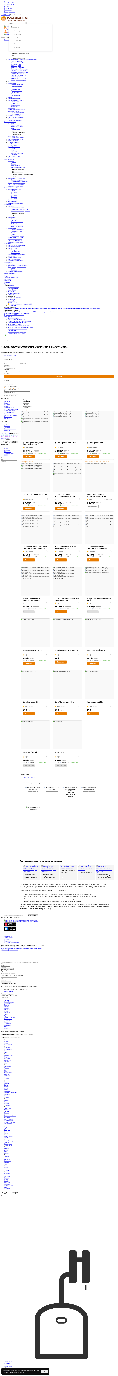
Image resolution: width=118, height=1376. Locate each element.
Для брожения (15, 92)
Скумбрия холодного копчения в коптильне (86, 873)
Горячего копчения (16, 125)
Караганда (7, 1182)
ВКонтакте (7, 452)
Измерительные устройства (16, 100)
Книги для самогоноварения (16, 117)
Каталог (9, 341)
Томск (6, 1150)
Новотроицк (10, 2)
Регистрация (8, 417)
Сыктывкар (7, 1023)
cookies (12, 1370)
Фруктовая (14, 145)
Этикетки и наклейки (14, 115)
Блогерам (7, 430)
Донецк (6, 1068)
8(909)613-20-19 (8, 991)
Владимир (7, 1057)
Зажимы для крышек (17, 180)
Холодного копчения (17, 126)
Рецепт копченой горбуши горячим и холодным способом (49, 875)
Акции (6, 276)
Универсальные (15, 253)
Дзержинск (7, 1066)
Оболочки (14, 151)
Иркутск (6, 1008)
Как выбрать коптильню (19, 132)
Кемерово (7, 1009)
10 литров (14, 192)
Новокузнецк (8, 1019)
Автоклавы (11, 161)
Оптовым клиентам (10, 429)
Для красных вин (16, 250)
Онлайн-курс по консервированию (21, 176)
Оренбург (7, 1020)
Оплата (6, 6)
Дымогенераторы (13, 136)
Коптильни (11, 123)
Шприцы (13, 148)
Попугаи (24, 75)
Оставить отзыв (8, 414)
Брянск (6, 1052)
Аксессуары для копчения (15, 139)
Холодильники (21, 70)
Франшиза (7, 427)
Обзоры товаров (12, 302)
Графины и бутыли (13, 111)
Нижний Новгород (9, 1017)
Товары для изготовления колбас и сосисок (17, 391)
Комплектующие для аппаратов (28, 59)
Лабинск (6, 1100)
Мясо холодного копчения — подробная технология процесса (104, 875)
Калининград (8, 1083)
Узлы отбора (15, 64)
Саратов (6, 1142)
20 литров (14, 195)
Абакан (6, 1041)
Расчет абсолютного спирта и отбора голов (20, 327)
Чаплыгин (7, 1159)
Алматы (6, 1178)
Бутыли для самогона (17, 112)
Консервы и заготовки (14, 297)
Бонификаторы (15, 89)
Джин (12, 291)
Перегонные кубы (13, 59)
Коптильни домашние (10, 386)
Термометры (14, 106)
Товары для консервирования (16, 183)
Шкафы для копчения (17, 137)
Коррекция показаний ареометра (17, 329)
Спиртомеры (15, 101)
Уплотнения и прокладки (18, 78)
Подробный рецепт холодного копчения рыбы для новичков (30, 875)
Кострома (7, 1094)
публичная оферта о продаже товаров (31, 948)
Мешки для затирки (17, 225)
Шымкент (7, 1188)
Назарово (7, 1117)
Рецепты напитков (13, 287)
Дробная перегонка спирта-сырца (17, 322)
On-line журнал (8, 937)
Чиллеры (13, 220)
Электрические (15, 165)
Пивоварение (8, 204)
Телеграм (7, 450)
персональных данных (18, 915)
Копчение (16, 341)
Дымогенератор (10, 368)
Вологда (6, 1061)
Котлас (6, 1096)
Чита (5, 1164)
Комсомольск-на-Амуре (11, 1092)
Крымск (6, 1097)
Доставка (7, 404)
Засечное (6, 1078)
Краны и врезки (15, 76)
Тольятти (7, 1148)
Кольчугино (7, 1091)
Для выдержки (15, 95)
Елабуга (6, 1074)
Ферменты (14, 270)
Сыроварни (11, 263)
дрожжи (18, 34)
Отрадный (7, 1130)
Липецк (6, 1102)
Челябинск (7, 1162)
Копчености (11, 299)
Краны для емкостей (17, 226)
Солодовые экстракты (17, 229)
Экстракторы (24, 69)
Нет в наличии (28, 612)
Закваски (13, 268)
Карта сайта (7, 418)
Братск (6, 1051)
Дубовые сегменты (16, 91)
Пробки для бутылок (17, 114)
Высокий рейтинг (27, 406)
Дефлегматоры (15, 72)
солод (18, 31)
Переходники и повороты (18, 80)
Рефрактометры (15, 105)
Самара (6, 1022)
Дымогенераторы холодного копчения (16, 388)
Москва (6, 1000)
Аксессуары (11, 108)
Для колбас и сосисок (14, 147)
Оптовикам (8, 8)
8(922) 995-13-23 (5, 435)
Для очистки (14, 94)
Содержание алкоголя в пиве (16, 333)
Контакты (7, 426)
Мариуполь (7, 1108)
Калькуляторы (8, 316)
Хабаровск (7, 1028)
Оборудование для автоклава (16, 178)
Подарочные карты (9, 273)
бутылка (18, 40)
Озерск (6, 1127)
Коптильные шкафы (10, 355)
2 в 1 (12, 128)
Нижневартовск (9, 1120)
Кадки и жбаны (12, 200)
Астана (6, 1179)
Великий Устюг (8, 1055)
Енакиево (7, 1075)
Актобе (6, 1181)
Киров (6, 1011)
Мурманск (7, 1016)
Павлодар (7, 1184)
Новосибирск (8, 1123)
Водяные (13, 164)
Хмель (13, 232)
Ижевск (6, 1006)
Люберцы (7, 1105)
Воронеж (7, 1063)
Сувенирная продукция (15, 120)
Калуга (6, 1085)
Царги (20, 64)
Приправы (14, 154)
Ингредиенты (12, 83)
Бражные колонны (16, 61)
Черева (13, 150)
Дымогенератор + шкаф (13, 372)
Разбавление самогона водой (16, 319)
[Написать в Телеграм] (5, 335)
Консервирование (9, 159)
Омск (5, 1128)
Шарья (6, 1167)
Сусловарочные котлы (17, 207)
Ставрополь (7, 1025)
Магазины (7, 401)
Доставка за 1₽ (9, 4)
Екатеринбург (8, 1003)
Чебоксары (7, 1161)
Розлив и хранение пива (15, 239)
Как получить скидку (10, 415)
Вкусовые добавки (16, 86)
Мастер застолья (9, 12)
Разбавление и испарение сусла (17, 332)
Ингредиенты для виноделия (16, 254)
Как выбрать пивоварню (19, 213)
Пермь (6, 1133)
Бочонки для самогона (14, 189)
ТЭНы (24, 63)
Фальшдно (22, 67)
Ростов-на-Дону (9, 1136)
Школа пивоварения (18, 215)
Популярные (26, 401)
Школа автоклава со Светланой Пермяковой (23, 174)
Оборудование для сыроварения (17, 265)
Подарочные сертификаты (15, 119)
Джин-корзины (15, 69)
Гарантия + (7, 10)
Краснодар (7, 1012)
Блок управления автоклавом (19, 181)
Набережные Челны (10, 1116)
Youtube (6, 449)
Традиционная (15, 144)
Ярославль (7, 1173)
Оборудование (12, 217)
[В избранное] (47, 447)
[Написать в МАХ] (5, 337)
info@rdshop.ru (5, 438)
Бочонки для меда (13, 201)
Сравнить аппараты (18, 55)
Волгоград (7, 1058)
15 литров (14, 194)
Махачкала (7, 1014)
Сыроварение (8, 262)
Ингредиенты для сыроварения (17, 267)
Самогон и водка (13, 288)
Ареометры (14, 103)
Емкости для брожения (14, 98)
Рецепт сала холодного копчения (68, 871)
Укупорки (14, 223)
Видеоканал (7, 941)
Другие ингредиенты (17, 236)
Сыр (14, 301)
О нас (6, 424)
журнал (11, 285)
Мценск (6, 1113)
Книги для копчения (14, 156)
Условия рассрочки (9, 412)
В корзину (28, 456)
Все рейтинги (12, 305)
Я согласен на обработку (12, 915)
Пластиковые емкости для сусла (20, 211)
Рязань (6, 1137)
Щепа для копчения (13, 142)
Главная (3, 341)
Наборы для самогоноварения (16, 109)
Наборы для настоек (17, 88)
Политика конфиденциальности (10, 948)
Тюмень (6, 1153)
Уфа (5, 1026)
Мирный (6, 1109)
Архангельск (8, 1044)
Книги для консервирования (16, 184)
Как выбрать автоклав (18, 169)
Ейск (5, 1071)
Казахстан (7, 1176)
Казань (6, 1082)
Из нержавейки (15, 129)
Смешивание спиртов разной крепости (19, 321)
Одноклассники (9, 453)
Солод (13, 234)
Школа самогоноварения (19, 58)
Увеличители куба (16, 63)
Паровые (13, 162)
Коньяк (14, 290)
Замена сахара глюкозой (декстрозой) (19, 325)
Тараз (5, 1187)
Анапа (6, 1043)
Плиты (10, 97)
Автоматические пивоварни (19, 209)
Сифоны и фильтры (17, 222)
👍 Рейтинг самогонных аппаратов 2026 (20, 304)
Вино (9, 294)
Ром (9, 291)
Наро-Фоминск (8, 1119)
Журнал (6, 283)
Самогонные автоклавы (18, 167)
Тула (5, 1151)
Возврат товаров (9, 407)
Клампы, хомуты (16, 75)
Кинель (6, 1086)
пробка (18, 47)
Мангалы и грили (13, 140)
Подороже (25, 404)
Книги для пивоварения (15, 240)
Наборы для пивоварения (15, 237)
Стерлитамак (8, 1145)
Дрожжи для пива (16, 231)
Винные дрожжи (13, 248)
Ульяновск (7, 1156)
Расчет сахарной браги (14, 324)
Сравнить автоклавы (18, 172)
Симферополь (8, 1144)
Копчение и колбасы (10, 122)
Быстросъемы (15, 73)
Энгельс (6, 1170)
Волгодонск (7, 1060)
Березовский (8, 1049)
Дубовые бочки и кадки (11, 187)
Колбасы (10, 301)
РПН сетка (14, 66)
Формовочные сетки (17, 153)
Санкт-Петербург (9, 1002)
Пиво (12, 294)
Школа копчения (17, 134)
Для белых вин (15, 251)
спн (17, 37)
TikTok (6, 455)
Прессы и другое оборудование (17, 245)
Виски (9, 290)
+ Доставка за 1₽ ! (42, 453)
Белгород (7, 1047)
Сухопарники (24, 72)
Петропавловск (8, 1185)
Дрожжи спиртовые (17, 84)
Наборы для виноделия (14, 257)
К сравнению (8, 1366)
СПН (19, 66)
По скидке (26, 407)
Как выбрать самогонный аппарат (21, 53)
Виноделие (7, 243)
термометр (19, 44)
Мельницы (14, 219)
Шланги (21, 73)
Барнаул (6, 1005)
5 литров (13, 190)
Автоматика (14, 67)
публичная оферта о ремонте (9, 950)
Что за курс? (92, 506)
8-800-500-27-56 (5, 15)
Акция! (23, 461)
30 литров (14, 197)
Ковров (6, 1089)
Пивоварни (11, 206)
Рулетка (6, 939)
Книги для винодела (14, 259)
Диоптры (13, 70)
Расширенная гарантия (11, 409)
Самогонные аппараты (11, 277)
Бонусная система (9, 410)
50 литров (14, 198)
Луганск (6, 1103)
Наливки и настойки (14, 293)
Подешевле (26, 403)
